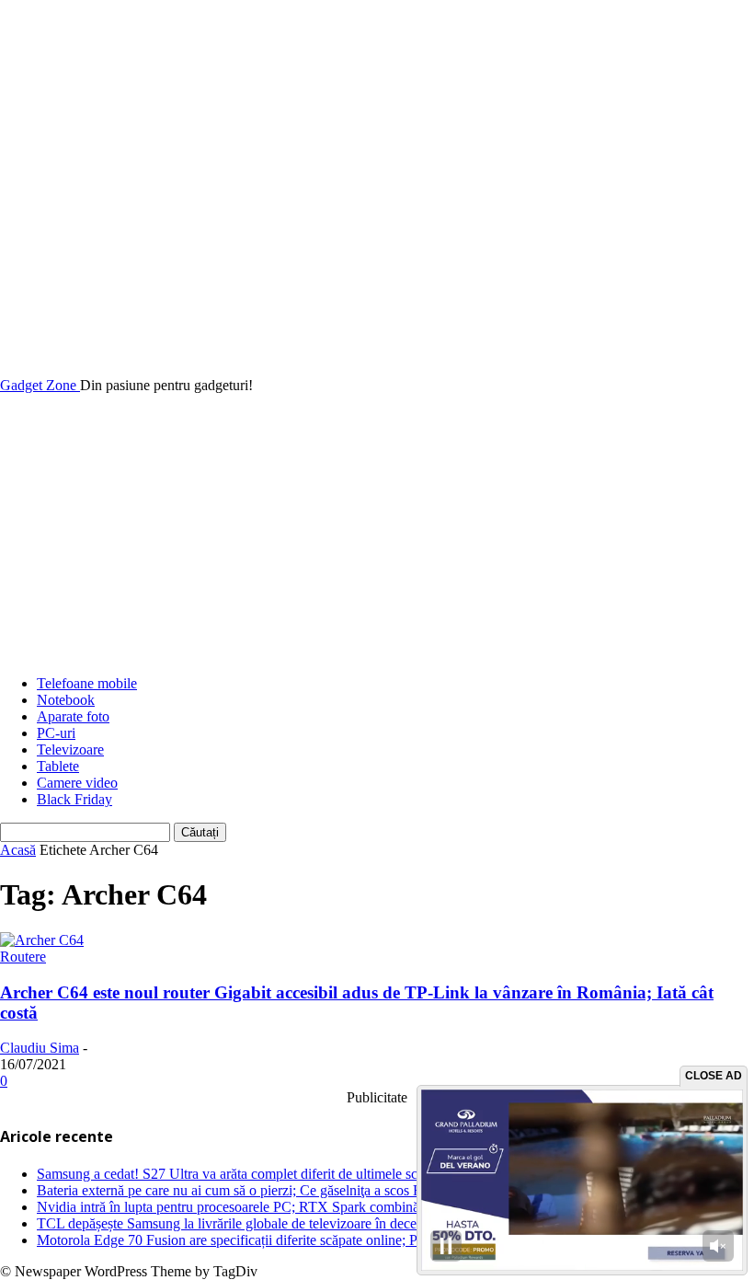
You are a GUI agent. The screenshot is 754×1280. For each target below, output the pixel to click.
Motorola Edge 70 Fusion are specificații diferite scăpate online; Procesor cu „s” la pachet (295, 1240)
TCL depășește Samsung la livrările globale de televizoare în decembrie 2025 (260, 1223)
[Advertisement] (377, 532)
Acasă (18, 850)
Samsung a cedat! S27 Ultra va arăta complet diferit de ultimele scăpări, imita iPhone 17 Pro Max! (320, 1174)
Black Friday (74, 799)
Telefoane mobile (87, 683)
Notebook (66, 700)
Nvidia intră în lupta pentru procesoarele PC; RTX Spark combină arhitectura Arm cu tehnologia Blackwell (347, 1207)
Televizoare (70, 749)
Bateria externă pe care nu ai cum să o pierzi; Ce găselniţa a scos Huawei (248, 1190)
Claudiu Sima (39, 1047)
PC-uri (56, 733)
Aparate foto (73, 716)
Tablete (58, 766)
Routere (23, 956)
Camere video (77, 782)
